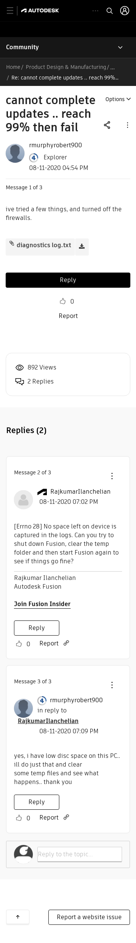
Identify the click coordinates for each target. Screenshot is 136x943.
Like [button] (63, 301)
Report (68, 316)
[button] (127, 124)
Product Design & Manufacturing (66, 67)
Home (13, 67)
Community (22, 47)
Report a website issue (89, 917)
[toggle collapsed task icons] (95, 10)
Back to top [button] (17, 917)
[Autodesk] (41, 10)
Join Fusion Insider (42, 604)
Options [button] (115, 99)
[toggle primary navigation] (14, 11)
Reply (68, 280)
